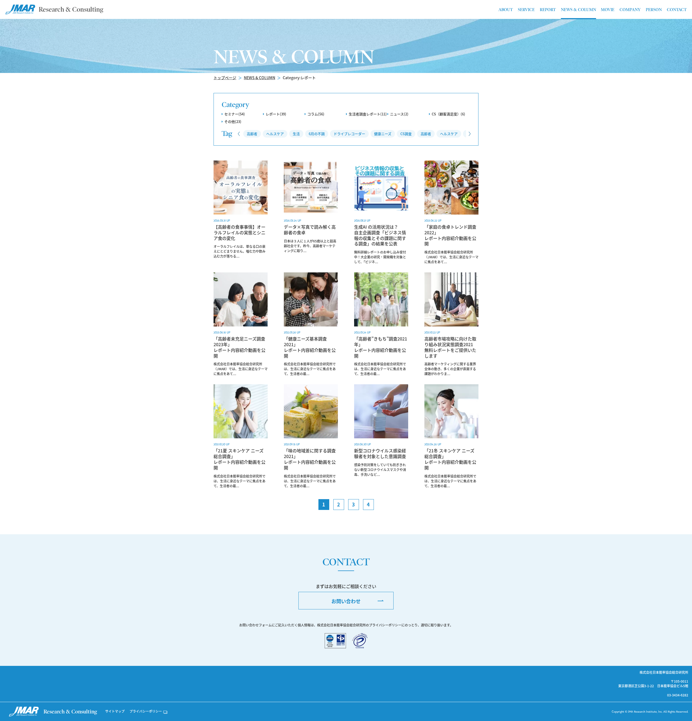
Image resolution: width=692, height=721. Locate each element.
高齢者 (252, 133)
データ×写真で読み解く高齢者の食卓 (310, 229)
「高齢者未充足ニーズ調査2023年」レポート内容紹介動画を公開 (239, 347)
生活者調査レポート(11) (368, 114)
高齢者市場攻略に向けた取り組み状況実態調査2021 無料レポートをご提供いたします (450, 347)
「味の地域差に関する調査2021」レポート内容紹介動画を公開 (310, 459)
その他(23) (232, 121)
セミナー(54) (234, 114)
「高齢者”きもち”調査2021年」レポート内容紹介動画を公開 (380, 347)
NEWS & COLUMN (259, 77)
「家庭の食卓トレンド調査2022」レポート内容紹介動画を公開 (450, 235)
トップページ (225, 77)
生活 (296, 133)
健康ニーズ (382, 133)
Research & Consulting (71, 9)
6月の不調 (317, 133)
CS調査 (406, 133)
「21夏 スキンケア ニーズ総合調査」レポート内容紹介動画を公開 (239, 459)
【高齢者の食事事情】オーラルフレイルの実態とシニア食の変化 (239, 232)
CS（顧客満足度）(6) (448, 114)
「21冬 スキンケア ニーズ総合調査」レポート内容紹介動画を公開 (450, 459)
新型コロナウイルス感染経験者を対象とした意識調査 (380, 453)
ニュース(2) (399, 114)
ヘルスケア (275, 133)
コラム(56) (315, 114)
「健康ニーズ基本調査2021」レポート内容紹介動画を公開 (310, 347)
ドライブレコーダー (349, 133)
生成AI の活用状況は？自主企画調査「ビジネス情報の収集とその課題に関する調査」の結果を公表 (380, 235)
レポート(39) (276, 114)
